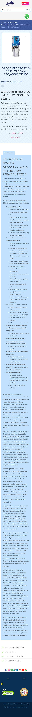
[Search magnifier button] (29, 10)
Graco (7, 22)
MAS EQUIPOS (16, 137)
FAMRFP (17, 25)
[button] (25, 37)
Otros (12, 25)
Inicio (2, 22)
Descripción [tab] (9, 153)
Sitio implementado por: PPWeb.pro (16, 707)
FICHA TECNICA (17, 133)
